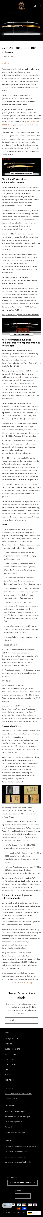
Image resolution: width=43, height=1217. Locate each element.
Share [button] (6, 63)
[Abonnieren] (35, 1020)
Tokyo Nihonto (17, 1213)
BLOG (7, 1070)
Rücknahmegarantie (13, 1122)
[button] (2, 6)
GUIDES (8, 1075)
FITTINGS (8, 1044)
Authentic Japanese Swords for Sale (20, 1146)
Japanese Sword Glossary (15, 1132)
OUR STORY (9, 1059)
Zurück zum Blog (23, 982)
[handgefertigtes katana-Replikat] (21, 327)
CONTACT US (10, 1064)
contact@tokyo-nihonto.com (18, 1093)
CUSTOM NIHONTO (12, 1049)
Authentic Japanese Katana (17, 1152)
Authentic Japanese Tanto (16, 1157)
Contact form (11, 1098)
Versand (8, 1127)
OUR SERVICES (10, 1054)
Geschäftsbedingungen (15, 1111)
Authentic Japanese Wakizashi (18, 1162)
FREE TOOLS (9, 1080)
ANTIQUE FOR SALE (12, 1039)
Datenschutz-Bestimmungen (17, 1117)
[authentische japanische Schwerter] (21, 167)
